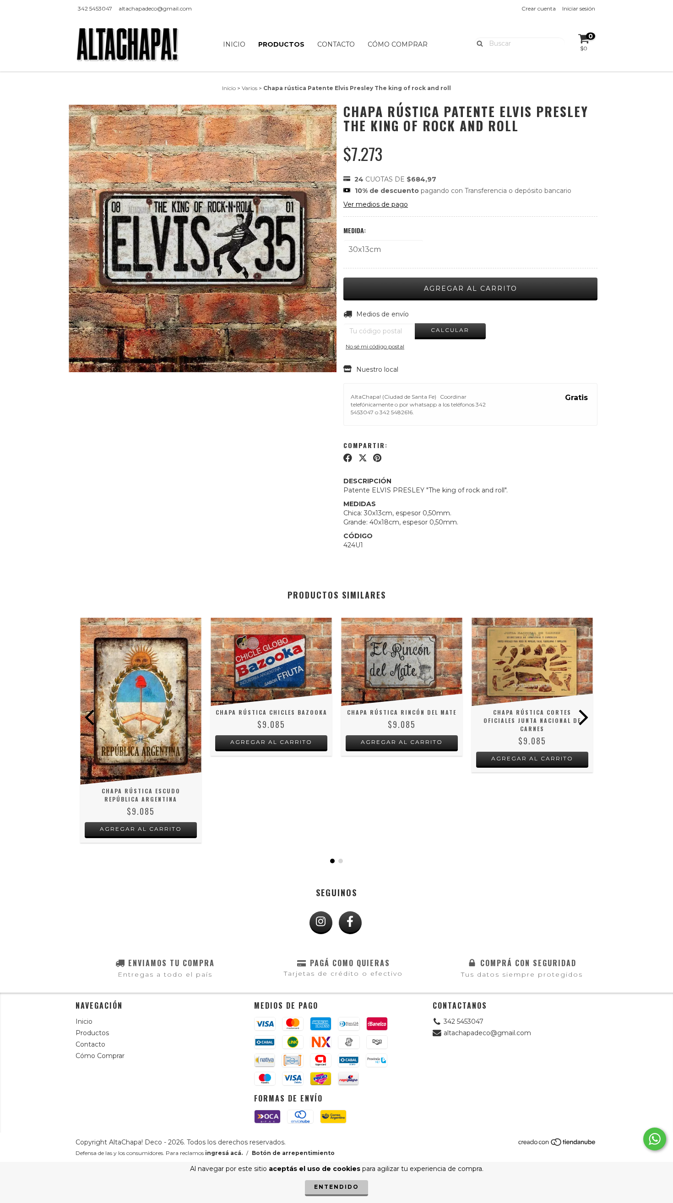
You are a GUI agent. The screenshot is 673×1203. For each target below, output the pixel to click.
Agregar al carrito (141, 828)
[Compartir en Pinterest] (377, 458)
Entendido (336, 1186)
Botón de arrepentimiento (293, 1153)
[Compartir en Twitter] (362, 458)
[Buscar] (478, 43)
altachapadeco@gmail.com (155, 8)
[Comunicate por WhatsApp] (654, 1139)
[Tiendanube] (557, 1144)
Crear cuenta (538, 8)
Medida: (354, 230)
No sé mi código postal (375, 346)
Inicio (234, 44)
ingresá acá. (224, 1153)
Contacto (336, 44)
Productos (281, 44)
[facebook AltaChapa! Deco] (350, 922)
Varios (249, 88)
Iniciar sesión (578, 8)
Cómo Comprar (398, 44)
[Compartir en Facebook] (347, 458)
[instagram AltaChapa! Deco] (320, 922)
